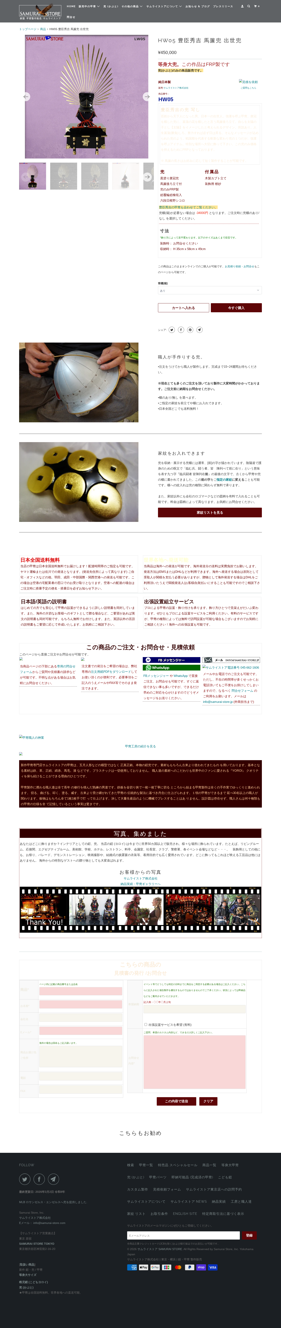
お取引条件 (159, 1214)
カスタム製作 (137, 1189)
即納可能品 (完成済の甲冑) (192, 1177)
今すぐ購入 (236, 308)
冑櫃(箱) (163, 283)
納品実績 (219, 1202)
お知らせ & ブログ (198, 6)
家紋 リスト (136, 1214)
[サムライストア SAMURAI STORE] (40, 11)
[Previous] (25, 96)
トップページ (27, 29)
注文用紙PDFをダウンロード (111, 671)
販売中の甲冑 (88, 6)
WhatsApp (181, 676)
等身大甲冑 (230, 1165)
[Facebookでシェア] (180, 330)
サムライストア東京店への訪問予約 (214, 1189)
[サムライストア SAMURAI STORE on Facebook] (40, 1179)
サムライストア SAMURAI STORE (159, 1249)
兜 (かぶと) (110, 6)
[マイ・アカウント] (242, 6)
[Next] (147, 96)
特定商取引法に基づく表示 (223, 1214)
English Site (185, 1214)
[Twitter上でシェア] (171, 330)
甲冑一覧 (146, 1165)
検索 (130, 1165)
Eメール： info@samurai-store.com (42, 1223)
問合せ (71, 17)
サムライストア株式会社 (176, 88)
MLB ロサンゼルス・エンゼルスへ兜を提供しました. (53, 1202)
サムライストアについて (162, 6)
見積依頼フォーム (167, 1189)
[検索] (249, 6)
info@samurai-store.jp (218, 701)
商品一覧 (209, 1165)
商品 (43, 29)
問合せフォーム (242, 690)
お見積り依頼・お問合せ (239, 266)
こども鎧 (225, 1177)
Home (71, 6)
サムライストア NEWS (189, 1202)
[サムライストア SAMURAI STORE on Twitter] (26, 1179)
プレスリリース (223, 6)
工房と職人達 (241, 1202)
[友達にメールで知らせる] (199, 330)
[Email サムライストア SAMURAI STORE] (55, 1179)
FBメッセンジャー (156, 676)
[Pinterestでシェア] (189, 330)
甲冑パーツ (158, 1177)
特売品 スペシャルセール (177, 1165)
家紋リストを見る (210, 512)
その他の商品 (131, 6)
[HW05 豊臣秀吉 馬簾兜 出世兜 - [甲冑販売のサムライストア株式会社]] (86, 97)
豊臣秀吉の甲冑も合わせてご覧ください (187, 207)
